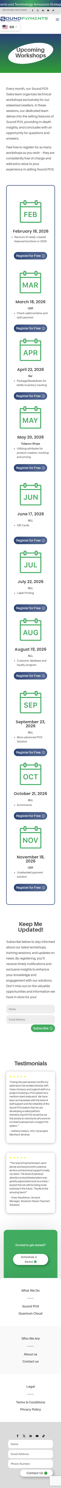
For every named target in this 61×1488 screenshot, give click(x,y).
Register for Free (28, 256)
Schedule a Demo (29, 1259)
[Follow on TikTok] (53, 10)
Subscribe (40, 1028)
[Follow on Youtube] (48, 10)
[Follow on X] (38, 10)
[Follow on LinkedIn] (43, 10)
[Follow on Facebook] (32, 10)
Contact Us (35, 1473)
